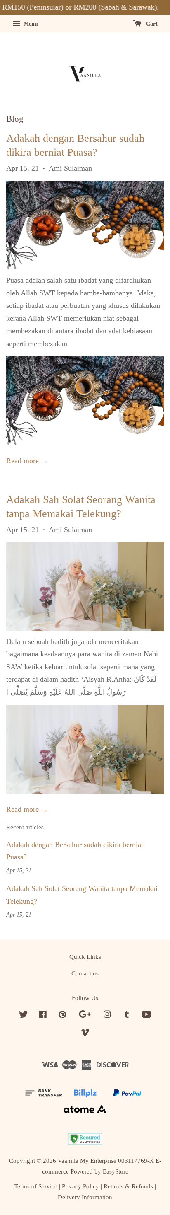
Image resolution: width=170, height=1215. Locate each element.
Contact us (85, 973)
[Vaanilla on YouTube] (146, 1015)
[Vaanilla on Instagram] (107, 1015)
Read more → (27, 461)
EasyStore (115, 1171)
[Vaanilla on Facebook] (42, 1015)
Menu (30, 24)
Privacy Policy (80, 1186)
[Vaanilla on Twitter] (23, 1015)
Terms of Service (35, 1186)
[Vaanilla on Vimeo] (85, 1033)
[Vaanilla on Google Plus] (84, 1015)
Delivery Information (85, 1196)
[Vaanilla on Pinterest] (62, 1015)
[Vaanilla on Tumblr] (127, 1015)
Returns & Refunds (128, 1186)
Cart (151, 24)
